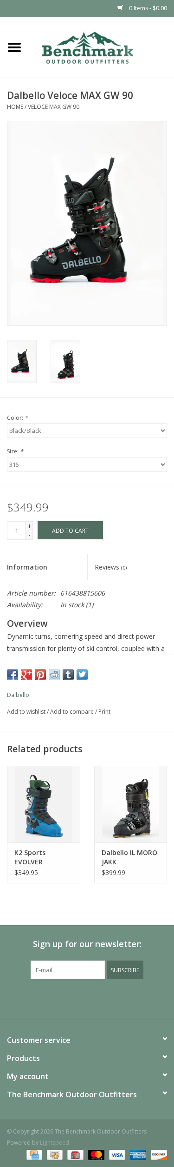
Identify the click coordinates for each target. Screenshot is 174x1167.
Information (27, 567)
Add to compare (72, 712)
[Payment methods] (33, 1154)
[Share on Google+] (26, 674)
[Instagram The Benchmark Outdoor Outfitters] (95, 998)
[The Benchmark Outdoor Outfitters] (101, 46)
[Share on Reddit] (54, 674)
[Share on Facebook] (12, 674)
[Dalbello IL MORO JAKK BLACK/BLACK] (131, 804)
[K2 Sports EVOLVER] (43, 804)
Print (104, 712)
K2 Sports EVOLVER (29, 857)
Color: (17, 418)
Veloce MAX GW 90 (53, 107)
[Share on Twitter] (82, 674)
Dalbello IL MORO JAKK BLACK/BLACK (129, 857)
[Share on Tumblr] (68, 674)
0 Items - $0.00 (147, 8)
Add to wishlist (26, 712)
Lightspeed (54, 1143)
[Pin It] (40, 674)
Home (15, 107)
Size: (15, 451)
